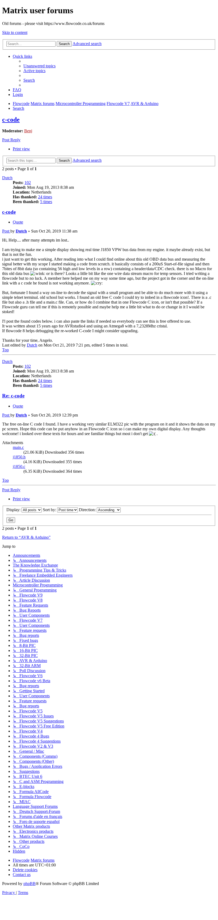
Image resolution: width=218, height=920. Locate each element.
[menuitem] (39, 66)
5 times (46, 201)
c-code (11, 119)
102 (27, 182)
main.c (18, 447)
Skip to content (14, 32)
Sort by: (50, 509)
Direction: (88, 509)
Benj (28, 131)
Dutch (7, 178)
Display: (14, 509)
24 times (45, 197)
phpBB (29, 883)
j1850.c (19, 466)
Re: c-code (13, 395)
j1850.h (19, 457)
